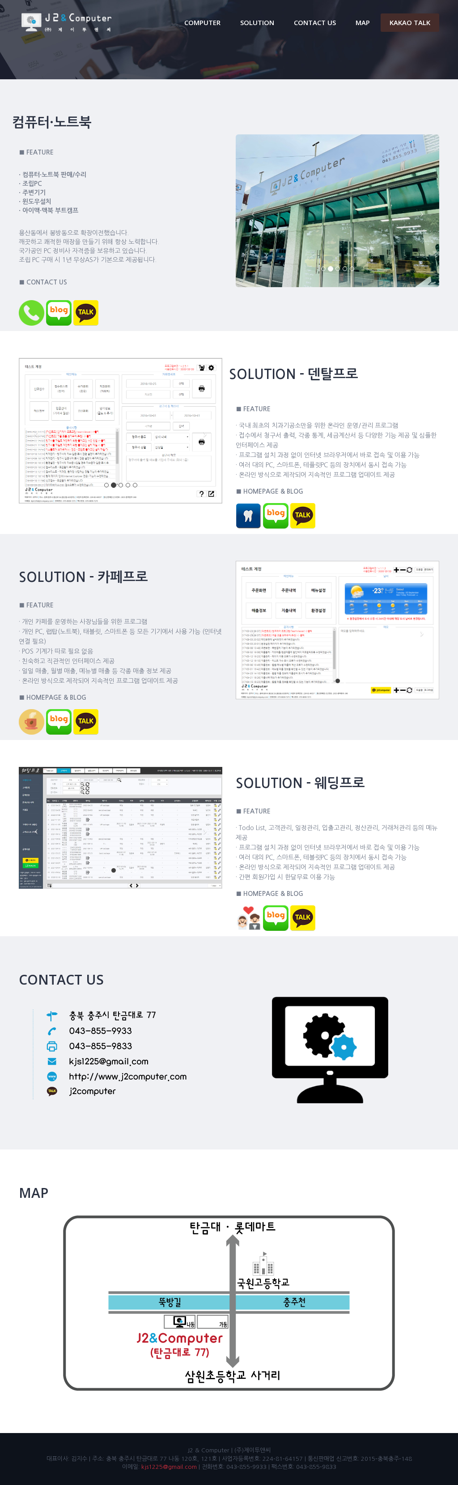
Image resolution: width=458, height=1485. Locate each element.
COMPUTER (202, 22)
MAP (363, 22)
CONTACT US (315, 22)
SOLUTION (257, 22)
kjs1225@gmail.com (169, 1467)
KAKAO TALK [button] (410, 22)
